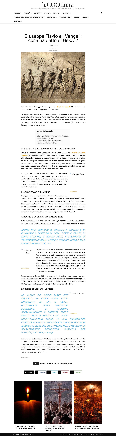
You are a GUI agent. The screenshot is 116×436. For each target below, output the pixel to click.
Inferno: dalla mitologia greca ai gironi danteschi (87, 428)
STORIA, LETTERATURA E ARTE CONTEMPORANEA (28, 17)
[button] (101, 13)
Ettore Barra (53, 45)
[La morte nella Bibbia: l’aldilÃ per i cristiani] (28, 402)
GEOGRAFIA (17, 21)
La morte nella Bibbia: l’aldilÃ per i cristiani (25, 428)
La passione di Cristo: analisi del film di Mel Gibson (55, 429)
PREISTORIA (17, 13)
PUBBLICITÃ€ (94, 434)
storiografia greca (64, 363)
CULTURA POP (51, 17)
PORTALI (101, 434)
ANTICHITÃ (26, 13)
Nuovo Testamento (48, 363)
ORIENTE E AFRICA (65, 17)
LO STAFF (62, 434)
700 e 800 (56, 13)
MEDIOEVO (37, 13)
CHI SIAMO (68, 434)
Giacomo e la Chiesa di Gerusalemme (50, 140)
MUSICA (76, 17)
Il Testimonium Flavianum (46, 138)
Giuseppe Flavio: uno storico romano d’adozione (53, 136)
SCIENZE (84, 17)
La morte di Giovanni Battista (47, 143)
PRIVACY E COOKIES (85, 434)
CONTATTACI (76, 434)
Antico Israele (53, 50)
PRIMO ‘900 (66, 13)
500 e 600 (47, 13)
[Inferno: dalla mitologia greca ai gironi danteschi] (88, 402)
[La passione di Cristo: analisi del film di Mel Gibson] (58, 402)
